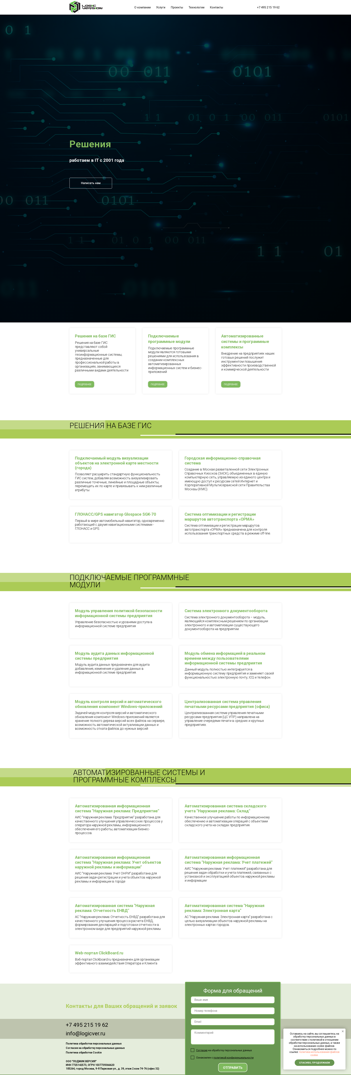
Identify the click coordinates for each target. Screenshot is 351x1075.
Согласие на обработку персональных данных (95, 1047)
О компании (142, 7)
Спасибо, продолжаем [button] (314, 1062)
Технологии (196, 7)
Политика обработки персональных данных (94, 1043)
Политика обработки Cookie (84, 1052)
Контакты (216, 7)
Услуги (160, 7)
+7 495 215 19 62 (268, 7)
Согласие (201, 1050)
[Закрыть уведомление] (343, 1031)
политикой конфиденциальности (234, 1057)
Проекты (177, 7)
